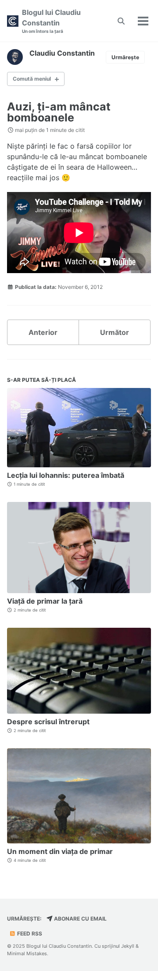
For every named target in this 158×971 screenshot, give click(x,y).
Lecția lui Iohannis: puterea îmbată (65, 475)
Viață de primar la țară (45, 601)
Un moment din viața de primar (60, 851)
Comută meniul (32, 78)
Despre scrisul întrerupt (48, 721)
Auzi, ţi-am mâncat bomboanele (59, 112)
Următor (114, 332)
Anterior (43, 332)
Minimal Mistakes (27, 953)
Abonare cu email (80, 918)
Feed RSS (29, 933)
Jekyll (127, 946)
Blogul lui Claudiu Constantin (51, 21)
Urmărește (125, 57)
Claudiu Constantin (62, 53)
